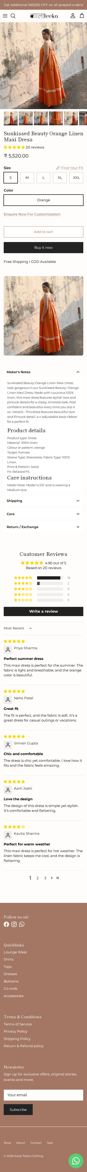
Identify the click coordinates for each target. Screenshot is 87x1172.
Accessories (13, 996)
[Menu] (5, 16)
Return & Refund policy (24, 1046)
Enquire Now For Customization (32, 214)
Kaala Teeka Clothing (28, 1156)
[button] (15, 147)
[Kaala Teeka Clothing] (43, 16)
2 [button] (38, 878)
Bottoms (11, 981)
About (20, 1142)
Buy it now (43, 247)
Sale (50, 1142)
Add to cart (43, 232)
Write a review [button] (43, 611)
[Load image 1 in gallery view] (43, 65)
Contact (36, 1142)
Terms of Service (18, 1024)
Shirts (8, 959)
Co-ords (10, 988)
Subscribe (18, 1109)
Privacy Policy (15, 1031)
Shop (7, 1142)
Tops (8, 966)
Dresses (10, 974)
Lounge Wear (15, 952)
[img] (14, 641)
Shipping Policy (17, 1039)
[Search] (15, 16)
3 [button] (45, 878)
